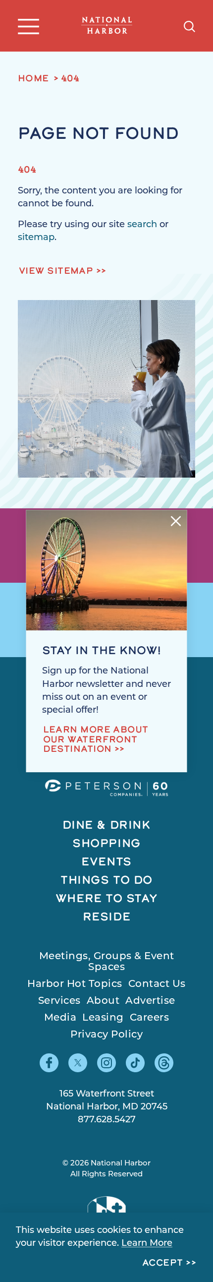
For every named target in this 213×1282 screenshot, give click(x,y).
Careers (149, 1018)
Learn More (146, 1243)
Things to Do (106, 881)
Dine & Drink (106, 826)
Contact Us (157, 984)
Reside (106, 917)
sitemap (36, 238)
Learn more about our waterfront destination (96, 740)
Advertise (150, 1001)
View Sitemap (56, 271)
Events (106, 862)
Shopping (106, 844)
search (142, 225)
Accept (162, 1263)
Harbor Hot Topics (74, 984)
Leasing (103, 1018)
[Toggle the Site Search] (189, 25)
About (103, 1001)
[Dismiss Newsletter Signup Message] (176, 521)
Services (59, 1001)
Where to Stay (106, 899)
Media (60, 1018)
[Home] (107, 25)
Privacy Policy (106, 1035)
